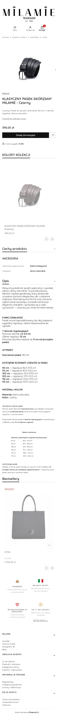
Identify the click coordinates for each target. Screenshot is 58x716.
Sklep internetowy (26, 712)
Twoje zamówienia (11, 699)
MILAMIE (5, 37)
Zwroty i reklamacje (11, 687)
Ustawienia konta (10, 702)
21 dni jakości (8, 661)
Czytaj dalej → (40, 620)
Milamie (5, 93)
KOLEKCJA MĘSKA (19, 37)
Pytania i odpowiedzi (12, 670)
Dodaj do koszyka (25, 135)
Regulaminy (7, 682)
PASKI (44, 37)
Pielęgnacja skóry (10, 667)
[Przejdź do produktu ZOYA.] (29, 518)
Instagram (7, 646)
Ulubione (6, 705)
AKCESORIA (34, 37)
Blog (4, 649)
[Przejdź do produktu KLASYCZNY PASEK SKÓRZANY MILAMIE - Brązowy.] (29, 192)
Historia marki (8, 644)
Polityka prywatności (12, 684)
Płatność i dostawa (11, 664)
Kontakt (6, 641)
